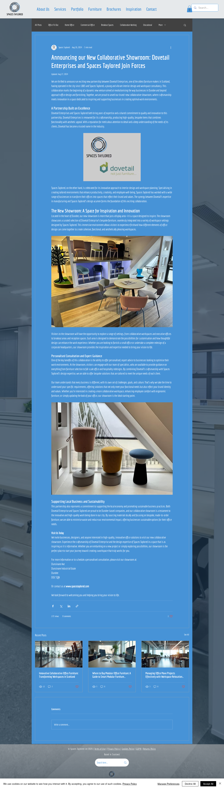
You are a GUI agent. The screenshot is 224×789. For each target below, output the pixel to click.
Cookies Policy (128, 748)
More (161, 25)
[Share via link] (77, 606)
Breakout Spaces (107, 25)
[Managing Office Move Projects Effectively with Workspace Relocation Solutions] (165, 654)
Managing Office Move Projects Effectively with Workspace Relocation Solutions (163, 674)
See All (186, 634)
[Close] (220, 783)
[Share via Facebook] (52, 606)
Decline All (190, 783)
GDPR (138, 748)
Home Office (69, 25)
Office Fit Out (53, 25)
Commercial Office (88, 25)
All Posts (38, 25)
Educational (147, 25)
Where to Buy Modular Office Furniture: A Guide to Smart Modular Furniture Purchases (111, 674)
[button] (60, 9)
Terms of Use (100, 748)
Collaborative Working (128, 25)
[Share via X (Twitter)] (60, 606)
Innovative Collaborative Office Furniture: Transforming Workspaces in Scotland (58, 674)
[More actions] (171, 47)
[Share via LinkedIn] (69, 606)
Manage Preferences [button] (168, 783)
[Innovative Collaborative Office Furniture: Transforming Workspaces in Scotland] (58, 654)
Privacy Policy (113, 748)
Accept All (208, 783)
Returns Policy (149, 748)
